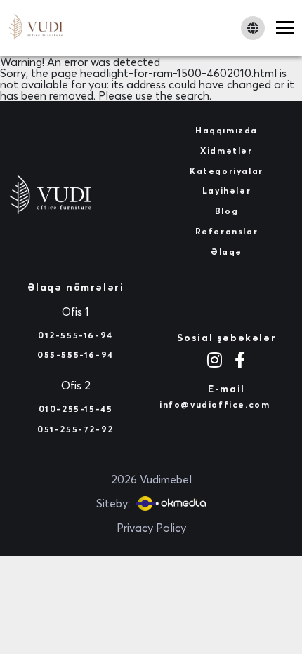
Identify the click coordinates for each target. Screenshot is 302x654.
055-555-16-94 (75, 354)
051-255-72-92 (75, 429)
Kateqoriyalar (226, 171)
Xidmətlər (226, 150)
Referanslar (226, 231)
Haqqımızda (226, 130)
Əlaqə (226, 251)
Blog (226, 211)
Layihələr (226, 190)
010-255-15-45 (76, 408)
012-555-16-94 (75, 335)
